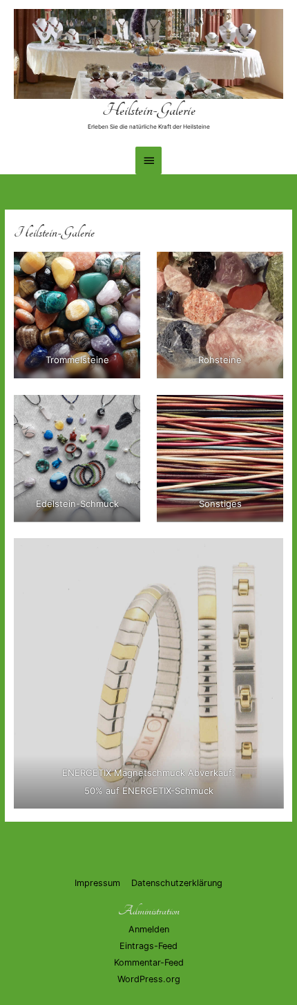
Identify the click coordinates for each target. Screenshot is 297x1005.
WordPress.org (148, 979)
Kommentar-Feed (149, 962)
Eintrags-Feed (148, 946)
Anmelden (148, 929)
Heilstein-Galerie (148, 110)
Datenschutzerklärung (176, 883)
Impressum (97, 883)
